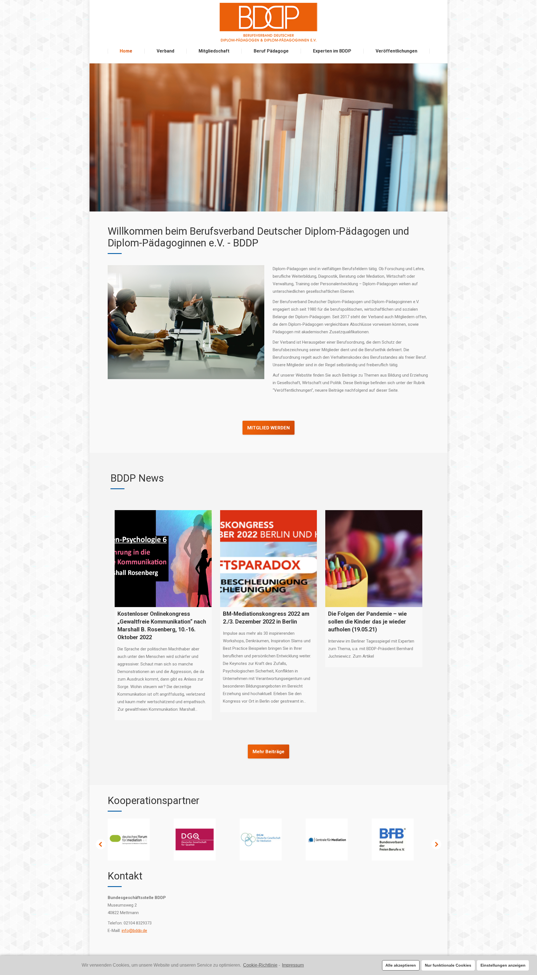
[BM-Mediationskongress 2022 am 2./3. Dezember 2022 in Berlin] (268, 558)
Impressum (293, 965)
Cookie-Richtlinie (260, 965)
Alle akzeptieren (400, 965)
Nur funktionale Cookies (448, 965)
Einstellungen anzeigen (503, 965)
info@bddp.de (134, 930)
